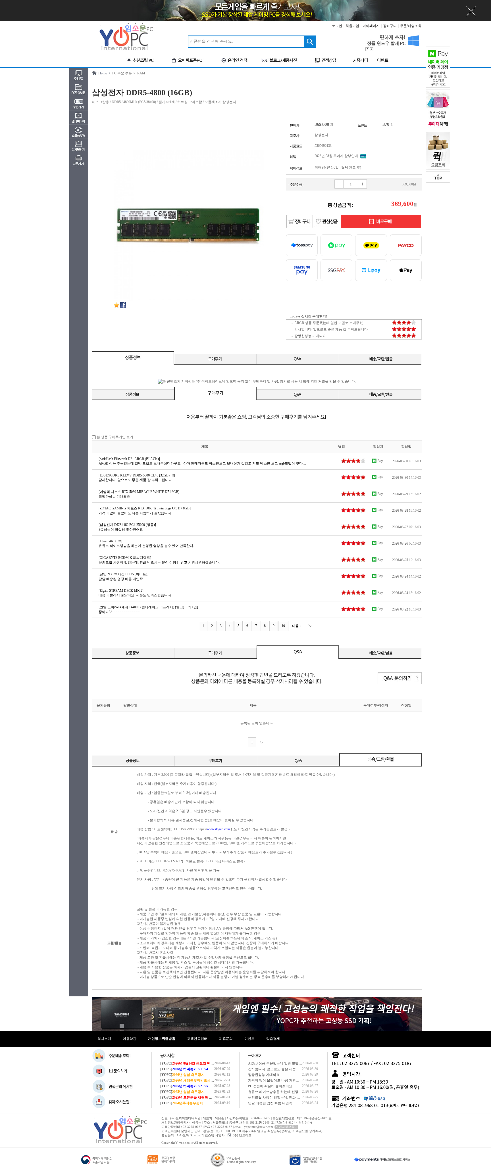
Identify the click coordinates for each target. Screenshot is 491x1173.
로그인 (337, 26)
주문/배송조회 (410, 26)
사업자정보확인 (286, 1126)
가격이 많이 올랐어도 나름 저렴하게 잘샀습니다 (284, 1080)
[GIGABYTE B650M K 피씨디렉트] (125, 558)
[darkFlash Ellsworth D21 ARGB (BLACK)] (129, 459)
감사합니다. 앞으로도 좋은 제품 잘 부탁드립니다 (284, 1069)
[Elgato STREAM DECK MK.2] (121, 591)
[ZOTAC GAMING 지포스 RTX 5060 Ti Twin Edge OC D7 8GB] (145, 508)
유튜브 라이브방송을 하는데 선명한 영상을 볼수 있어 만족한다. (296, 1092)
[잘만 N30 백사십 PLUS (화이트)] (123, 574)
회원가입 (352, 26)
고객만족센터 (197, 1039)
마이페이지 (371, 26)
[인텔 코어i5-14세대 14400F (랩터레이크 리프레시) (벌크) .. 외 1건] (148, 607)
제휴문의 (226, 1039)
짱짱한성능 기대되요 (264, 1075)
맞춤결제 (273, 1039)
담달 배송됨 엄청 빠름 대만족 (270, 1103)
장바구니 (390, 26)
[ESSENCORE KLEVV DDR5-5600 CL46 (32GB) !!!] (137, 475)
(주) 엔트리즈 (242, 1135)
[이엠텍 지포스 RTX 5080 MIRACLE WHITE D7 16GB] (139, 492)
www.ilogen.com (218, 829)
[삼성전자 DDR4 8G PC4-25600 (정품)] (127, 525)
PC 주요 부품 (121, 73)
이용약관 (129, 1039)
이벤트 (249, 1039)
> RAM (138, 73)
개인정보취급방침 (161, 1039)
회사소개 (104, 1039)
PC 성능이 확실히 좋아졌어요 (270, 1086)
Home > (104, 73)
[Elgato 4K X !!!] (110, 541)
